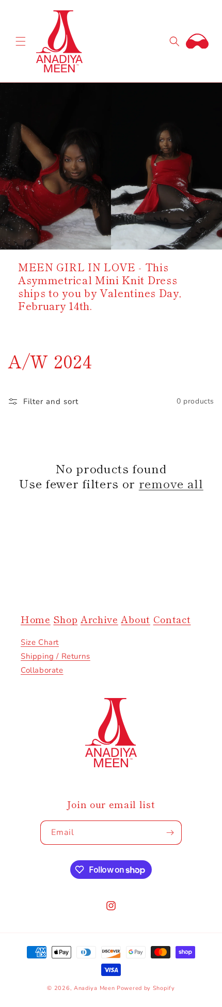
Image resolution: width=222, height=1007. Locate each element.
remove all (171, 483)
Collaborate (42, 670)
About (135, 619)
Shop (65, 619)
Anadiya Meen (94, 988)
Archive (99, 619)
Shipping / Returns (55, 656)
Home (36, 619)
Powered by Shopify (146, 988)
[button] (20, 41)
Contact (172, 619)
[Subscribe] (169, 832)
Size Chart (40, 642)
